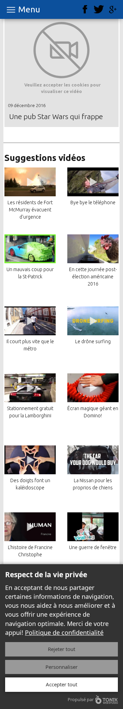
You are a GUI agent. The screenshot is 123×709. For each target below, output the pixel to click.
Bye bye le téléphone (92, 202)
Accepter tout (61, 684)
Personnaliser (61, 666)
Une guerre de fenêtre (93, 547)
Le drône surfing (93, 341)
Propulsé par (81, 699)
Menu (29, 9)
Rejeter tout (61, 649)
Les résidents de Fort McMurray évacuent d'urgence (30, 210)
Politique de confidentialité (64, 632)
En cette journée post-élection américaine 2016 (93, 277)
